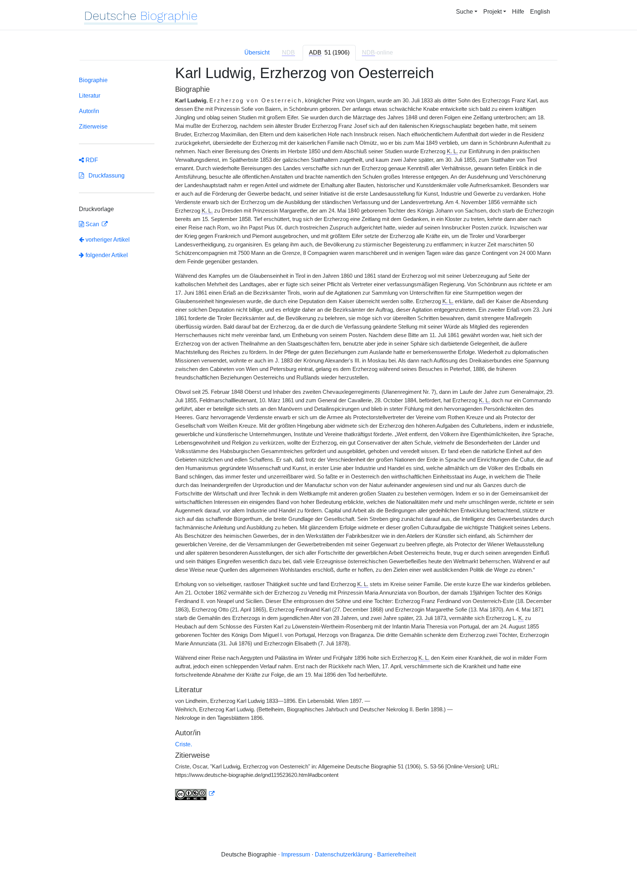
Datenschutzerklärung (343, 854)
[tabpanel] (318, 437)
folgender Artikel (106, 255)
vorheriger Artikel (108, 239)
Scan (92, 224)
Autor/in (89, 111)
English (540, 11)
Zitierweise (93, 126)
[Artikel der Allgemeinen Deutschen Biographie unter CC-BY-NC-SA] (195, 794)
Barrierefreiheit (396, 854)
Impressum (295, 854)
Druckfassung (104, 175)
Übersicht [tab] (256, 52)
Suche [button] (464, 11)
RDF (91, 160)
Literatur (89, 95)
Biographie (93, 80)
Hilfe (518, 11)
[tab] (329, 52)
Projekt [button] (492, 11)
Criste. (183, 744)
